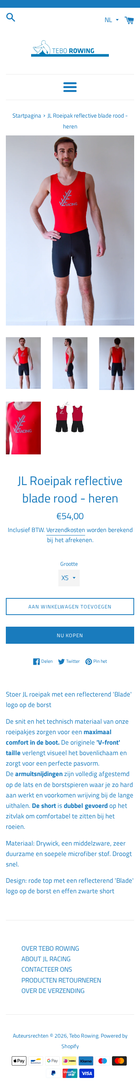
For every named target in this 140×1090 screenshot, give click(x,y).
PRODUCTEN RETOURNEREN (61, 980)
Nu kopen (70, 635)
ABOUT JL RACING (45, 959)
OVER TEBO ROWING (50, 948)
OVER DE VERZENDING (52, 991)
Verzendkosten (65, 529)
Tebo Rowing (83, 1036)
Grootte (69, 564)
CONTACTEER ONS (46, 969)
